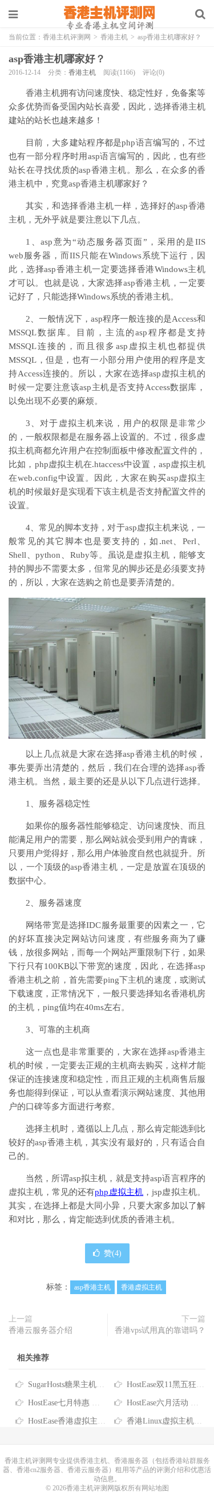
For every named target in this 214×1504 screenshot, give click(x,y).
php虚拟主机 (119, 1192)
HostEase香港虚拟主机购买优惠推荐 (91, 1421)
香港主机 (82, 72)
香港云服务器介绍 (40, 1330)
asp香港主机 (92, 1287)
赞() (113, 1253)
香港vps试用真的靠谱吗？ (160, 1330)
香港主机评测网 (107, 17)
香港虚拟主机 (141, 1287)
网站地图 (155, 1488)
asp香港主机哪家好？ (57, 58)
